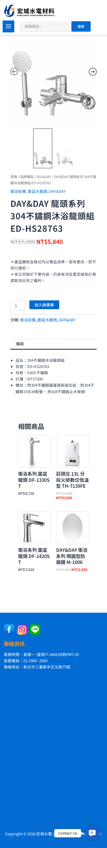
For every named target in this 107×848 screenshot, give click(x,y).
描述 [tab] (20, 343)
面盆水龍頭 (37, 191)
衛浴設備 (18, 191)
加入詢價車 (44, 304)
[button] (92, 833)
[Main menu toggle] (8, 26)
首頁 (13, 176)
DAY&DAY (43, 176)
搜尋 (81, 26)
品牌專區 (27, 176)
